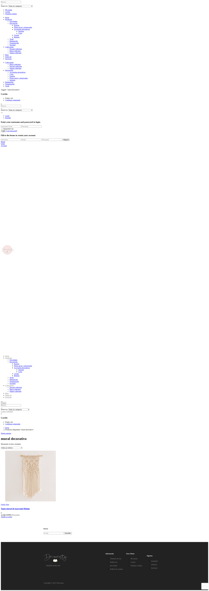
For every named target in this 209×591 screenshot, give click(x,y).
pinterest (154, 564)
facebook (154, 568)
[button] (1, 104)
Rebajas (16, 37)
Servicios (8, 59)
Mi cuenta (8, 10)
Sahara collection (15, 53)
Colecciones (9, 47)
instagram (154, 561)
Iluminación (14, 41)
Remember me (8, 129)
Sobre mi (8, 57)
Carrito (7, 12)
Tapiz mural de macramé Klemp (15, 509)
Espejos (16, 25)
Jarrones (21, 31)
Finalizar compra (11, 14)
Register (8, 118)
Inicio (7, 17)
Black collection (15, 51)
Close (3, 403)
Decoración (14, 23)
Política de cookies (116, 569)
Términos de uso (115, 559)
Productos (8, 19)
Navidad (12, 45)
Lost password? (11, 131)
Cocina (16, 35)
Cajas (20, 33)
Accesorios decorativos (22, 29)
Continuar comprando (12, 100)
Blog (7, 55)
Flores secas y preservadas (23, 27)
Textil (11, 39)
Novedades (13, 21)
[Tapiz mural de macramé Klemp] (30, 501)
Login (7, 116)
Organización (14, 43)
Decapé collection (16, 49)
